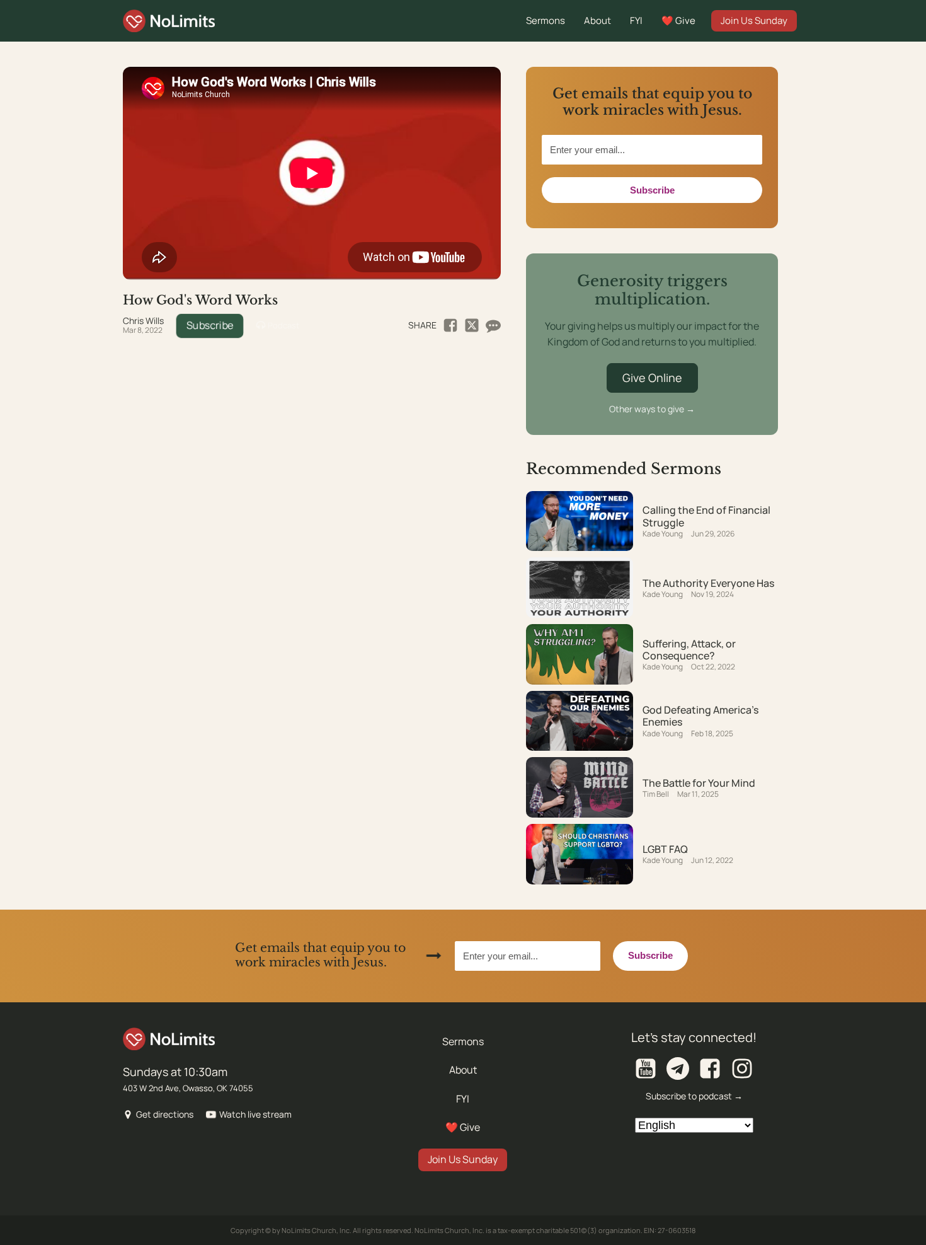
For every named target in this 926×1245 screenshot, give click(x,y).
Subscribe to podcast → (694, 1096)
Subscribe (209, 325)
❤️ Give (678, 20)
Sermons (545, 20)
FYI (636, 20)
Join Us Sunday (754, 20)
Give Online (652, 377)
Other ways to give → (652, 409)
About (597, 20)
